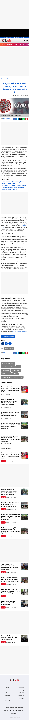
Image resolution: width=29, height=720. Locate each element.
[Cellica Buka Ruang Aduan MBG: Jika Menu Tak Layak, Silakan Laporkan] (24, 638)
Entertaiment (21, 695)
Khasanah (7, 700)
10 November (16, 370)
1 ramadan (5, 370)
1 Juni (18, 367)
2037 (20, 377)
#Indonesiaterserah (8, 363)
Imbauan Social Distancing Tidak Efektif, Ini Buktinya (13, 182)
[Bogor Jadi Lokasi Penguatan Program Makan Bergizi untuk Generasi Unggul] (24, 414)
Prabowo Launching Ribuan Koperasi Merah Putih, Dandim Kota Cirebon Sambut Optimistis (10, 438)
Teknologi (21, 690)
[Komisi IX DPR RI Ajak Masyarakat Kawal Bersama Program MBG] (24, 603)
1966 (15, 377)
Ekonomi (21, 44)
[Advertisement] (14, 14)
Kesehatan (10, 79)
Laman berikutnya (7, 336)
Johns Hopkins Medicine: (19, 331)
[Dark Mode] (24, 41)
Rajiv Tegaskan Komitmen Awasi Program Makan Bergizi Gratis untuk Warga (10, 591)
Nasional (9, 44)
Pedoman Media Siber (16, 708)
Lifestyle (21, 698)
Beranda (3, 79)
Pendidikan (21, 687)
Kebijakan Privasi (9, 710)
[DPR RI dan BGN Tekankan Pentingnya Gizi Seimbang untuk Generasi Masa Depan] (24, 580)
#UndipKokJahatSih (8, 367)
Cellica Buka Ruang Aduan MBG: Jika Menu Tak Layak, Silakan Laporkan (9, 637)
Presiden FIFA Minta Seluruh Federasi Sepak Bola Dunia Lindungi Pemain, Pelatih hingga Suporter (14, 187)
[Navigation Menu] (27, 41)
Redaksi (7, 708)
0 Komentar (6, 119)
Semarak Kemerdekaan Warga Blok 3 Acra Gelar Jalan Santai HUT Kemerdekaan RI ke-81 (10, 389)
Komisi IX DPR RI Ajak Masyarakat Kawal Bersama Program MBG (10, 602)
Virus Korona (9, 348)
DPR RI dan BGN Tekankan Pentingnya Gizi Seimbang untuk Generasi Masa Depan (10, 579)
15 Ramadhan (6, 374)
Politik (15, 44)
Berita (3, 497)
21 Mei (15, 374)
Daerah (3, 44)
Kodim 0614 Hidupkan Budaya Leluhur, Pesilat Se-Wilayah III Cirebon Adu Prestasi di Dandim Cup (10, 425)
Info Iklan (14, 713)
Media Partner (19, 710)
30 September (6, 377)
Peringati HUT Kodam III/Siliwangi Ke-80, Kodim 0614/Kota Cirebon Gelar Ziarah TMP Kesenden (9, 402)
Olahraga (21, 692)
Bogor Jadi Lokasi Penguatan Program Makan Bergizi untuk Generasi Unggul (10, 413)
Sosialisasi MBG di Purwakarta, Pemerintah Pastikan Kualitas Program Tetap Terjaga (9, 566)
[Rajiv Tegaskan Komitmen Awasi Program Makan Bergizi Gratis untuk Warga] (24, 592)
